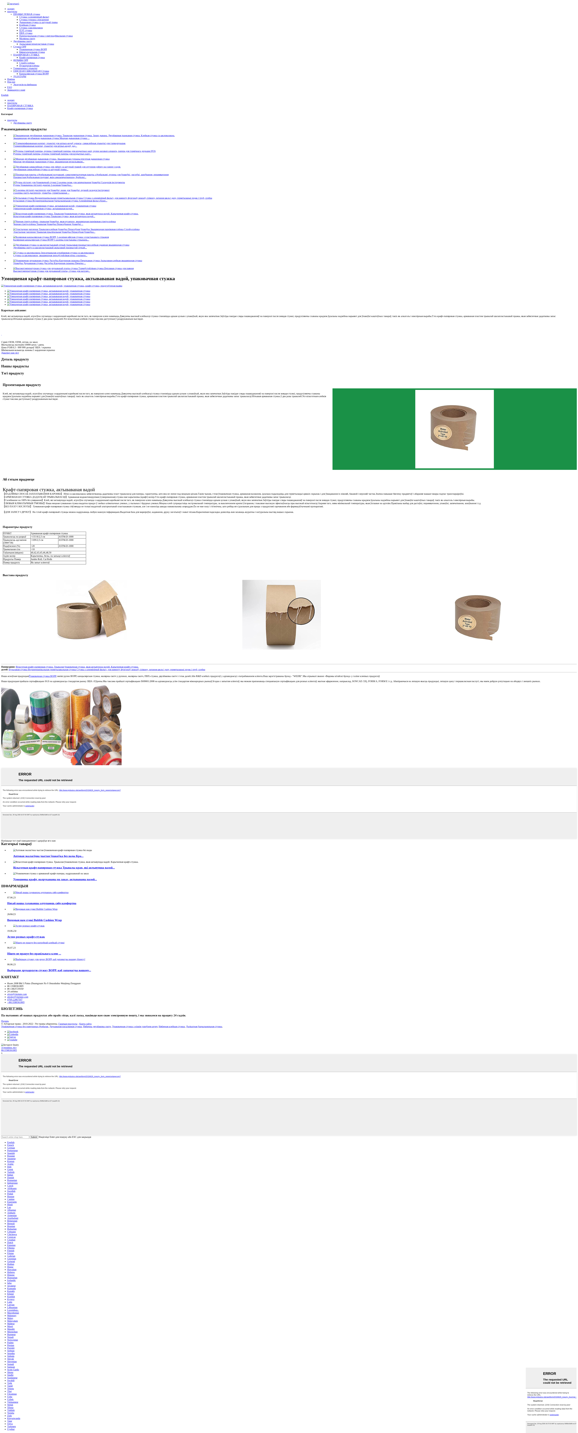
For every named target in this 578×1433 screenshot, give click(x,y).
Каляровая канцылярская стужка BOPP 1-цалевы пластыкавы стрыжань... (51, 240)
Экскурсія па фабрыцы (25, 84)
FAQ (9, 87)
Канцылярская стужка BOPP (34, 73)
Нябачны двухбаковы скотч (97, 1026)
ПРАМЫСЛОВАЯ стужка (26, 14)
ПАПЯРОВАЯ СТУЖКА (26, 55)
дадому (11, 9)
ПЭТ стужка (25, 30)
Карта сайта (85, 1024)
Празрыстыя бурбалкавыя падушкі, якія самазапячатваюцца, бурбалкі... (49, 177)
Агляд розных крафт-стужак (26, 936)
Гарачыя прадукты (67, 1024)
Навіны (11, 79)
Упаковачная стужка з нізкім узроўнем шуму (134, 1026)
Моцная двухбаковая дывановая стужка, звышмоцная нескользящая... (48, 161)
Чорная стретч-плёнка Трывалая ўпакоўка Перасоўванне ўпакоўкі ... (48, 224)
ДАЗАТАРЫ (19, 76)
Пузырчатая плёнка (29, 65)
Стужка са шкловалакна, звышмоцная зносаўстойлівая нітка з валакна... (50, 255)
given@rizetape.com (17, 994)
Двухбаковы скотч (22, 41)
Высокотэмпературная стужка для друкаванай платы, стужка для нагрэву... (51, 271)
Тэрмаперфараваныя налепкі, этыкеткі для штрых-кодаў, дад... (45, 146)
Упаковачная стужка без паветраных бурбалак (24, 1026)
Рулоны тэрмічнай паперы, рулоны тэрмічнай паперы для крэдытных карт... (52, 154)
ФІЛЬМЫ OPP (20, 60)
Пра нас (11, 82)
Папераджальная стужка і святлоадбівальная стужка (46, 36)
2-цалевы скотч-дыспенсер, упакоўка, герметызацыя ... (41, 193)
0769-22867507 (14, 999)
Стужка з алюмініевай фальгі (34, 17)
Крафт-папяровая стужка (32, 57)
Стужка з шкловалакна (31, 27)
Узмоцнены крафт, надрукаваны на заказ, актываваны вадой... (55, 879)
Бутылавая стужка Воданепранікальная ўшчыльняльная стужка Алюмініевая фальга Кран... (60, 200)
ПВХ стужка (25, 33)
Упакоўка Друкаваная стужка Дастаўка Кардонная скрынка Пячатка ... (49, 263)
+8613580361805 (16, 1002)
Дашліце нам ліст (10, 353)
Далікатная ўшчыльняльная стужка (204, 1026)
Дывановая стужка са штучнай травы (38, 22)
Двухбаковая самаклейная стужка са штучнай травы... (40, 169)
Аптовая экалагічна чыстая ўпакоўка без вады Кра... (48, 856)
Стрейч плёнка (27, 63)
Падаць (5, 1021)
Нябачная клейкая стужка (172, 1026)
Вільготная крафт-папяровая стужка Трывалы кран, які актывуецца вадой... (64, 867)
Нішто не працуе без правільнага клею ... (34, 953)
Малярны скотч (27, 38)
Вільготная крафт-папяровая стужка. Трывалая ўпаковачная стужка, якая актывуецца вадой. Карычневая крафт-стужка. (77, 667)
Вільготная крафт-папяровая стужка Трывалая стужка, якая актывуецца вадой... (54, 216)
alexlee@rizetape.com (17, 997)
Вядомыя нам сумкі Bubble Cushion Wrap (34, 920)
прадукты (12, 11)
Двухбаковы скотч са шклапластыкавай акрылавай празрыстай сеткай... (50, 247)
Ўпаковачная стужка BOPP (33, 49)
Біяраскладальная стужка (32, 52)
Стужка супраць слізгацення (34, 19)
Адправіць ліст (9, 1047)
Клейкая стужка (27, 25)
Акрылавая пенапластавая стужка (36, 44)
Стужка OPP (19, 46)
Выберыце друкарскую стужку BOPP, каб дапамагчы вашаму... (49, 970)
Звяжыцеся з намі (16, 90)
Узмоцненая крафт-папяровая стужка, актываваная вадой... (43, 208)
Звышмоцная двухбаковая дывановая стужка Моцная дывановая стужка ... (51, 138)
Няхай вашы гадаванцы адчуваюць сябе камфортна (41, 903)
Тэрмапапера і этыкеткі (25, 68)
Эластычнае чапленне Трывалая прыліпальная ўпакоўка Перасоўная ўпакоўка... (54, 232)
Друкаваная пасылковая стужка (66, 1026)
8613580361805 (9, 1050)
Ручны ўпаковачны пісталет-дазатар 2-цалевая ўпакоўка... (42, 185)
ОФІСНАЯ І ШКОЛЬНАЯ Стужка (31, 71)
